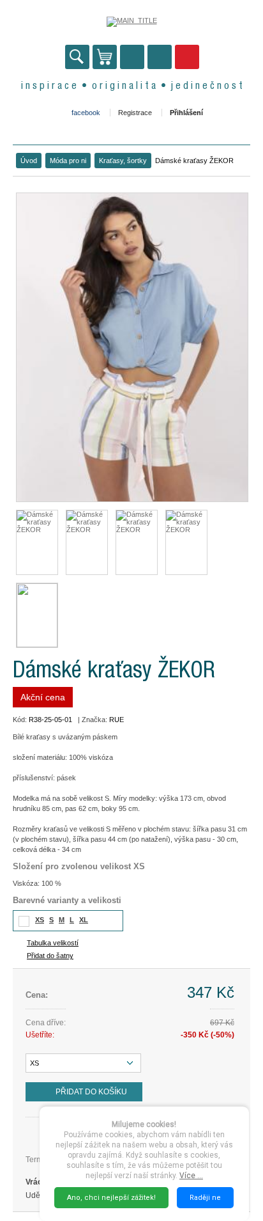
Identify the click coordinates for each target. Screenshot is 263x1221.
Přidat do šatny (50, 955)
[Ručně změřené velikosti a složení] (37, 615)
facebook (85, 112)
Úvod (28, 160)
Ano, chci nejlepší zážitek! (111, 1197)
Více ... (191, 1175)
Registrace (135, 112)
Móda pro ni (68, 160)
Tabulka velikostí (53, 943)
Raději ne (205, 1197)
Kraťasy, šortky (123, 160)
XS (39, 920)
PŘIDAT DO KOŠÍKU (91, 1091)
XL (83, 920)
